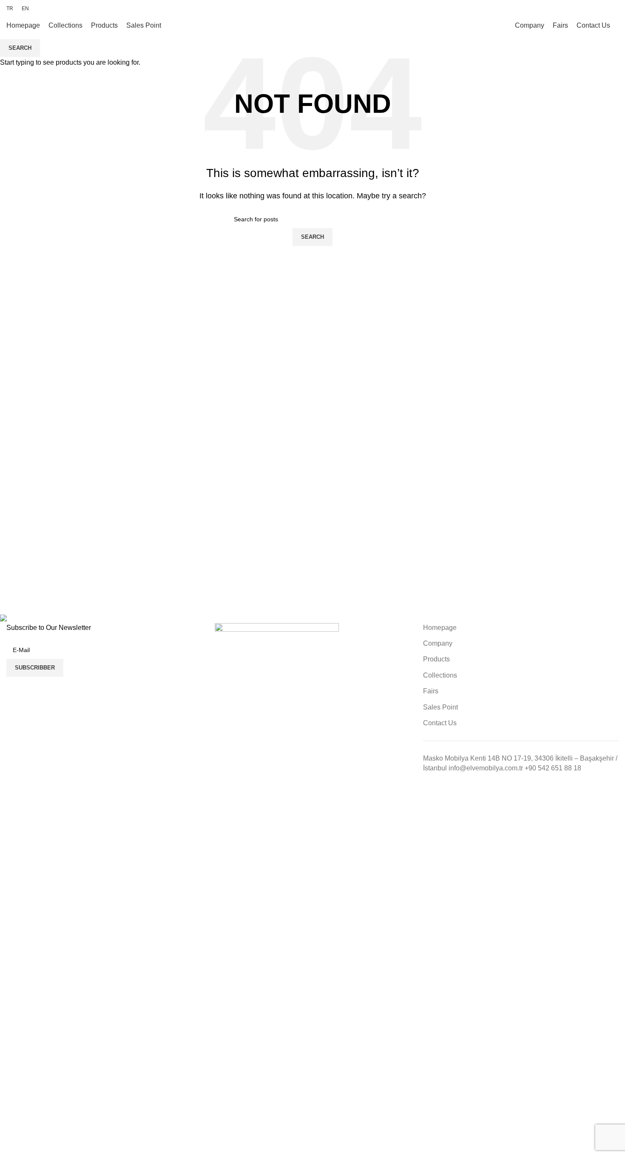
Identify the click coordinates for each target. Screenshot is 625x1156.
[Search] (618, 25)
